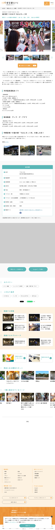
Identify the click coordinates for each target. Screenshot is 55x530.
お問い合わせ (14, 502)
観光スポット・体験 (11, 8)
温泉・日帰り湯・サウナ (31, 286)
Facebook (20, 213)
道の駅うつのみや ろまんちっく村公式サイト (31, 210)
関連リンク (37, 477)
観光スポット (7, 477)
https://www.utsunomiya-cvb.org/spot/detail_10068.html (12, 377)
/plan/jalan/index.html (14, 358)
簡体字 (36, 490)
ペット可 (15, 296)
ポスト (22, 301)
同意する (27, 525)
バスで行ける (6, 296)
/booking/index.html (40, 358)
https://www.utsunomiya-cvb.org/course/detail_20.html (14, 342)
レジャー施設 (6, 286)
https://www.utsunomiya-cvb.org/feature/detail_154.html (14, 317)
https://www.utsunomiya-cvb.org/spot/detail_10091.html (42, 376)
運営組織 (37, 473)
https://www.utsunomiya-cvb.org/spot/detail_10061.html (27, 376)
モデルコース (7, 482)
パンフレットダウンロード (40, 497)
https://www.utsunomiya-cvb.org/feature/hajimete (40, 327)
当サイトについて (39, 471)
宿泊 (19, 471)
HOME (3, 8)
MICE (6, 492)
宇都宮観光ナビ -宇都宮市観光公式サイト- (10, 3)
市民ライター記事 (22, 475)
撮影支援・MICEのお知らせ (11, 488)
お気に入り (47, 4)
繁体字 (36, 492)
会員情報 (37, 475)
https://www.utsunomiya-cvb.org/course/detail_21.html (40, 342)
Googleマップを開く (38, 269)
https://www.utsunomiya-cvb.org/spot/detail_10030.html (42, 398)
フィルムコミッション (9, 490)
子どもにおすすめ (24, 296)
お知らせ (20, 477)
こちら (7, 142)
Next (52, 57)
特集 (6, 471)
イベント (7, 479)
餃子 (6, 473)
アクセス (20, 473)
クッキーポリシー (12, 522)
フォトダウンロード (13, 497)
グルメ (6, 475)
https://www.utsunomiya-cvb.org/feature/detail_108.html (14, 327)
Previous (3, 57)
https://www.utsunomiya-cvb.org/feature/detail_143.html (40, 317)
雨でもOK (34, 296)
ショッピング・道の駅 (17, 286)
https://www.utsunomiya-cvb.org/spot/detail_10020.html (12, 398)
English (36, 488)
